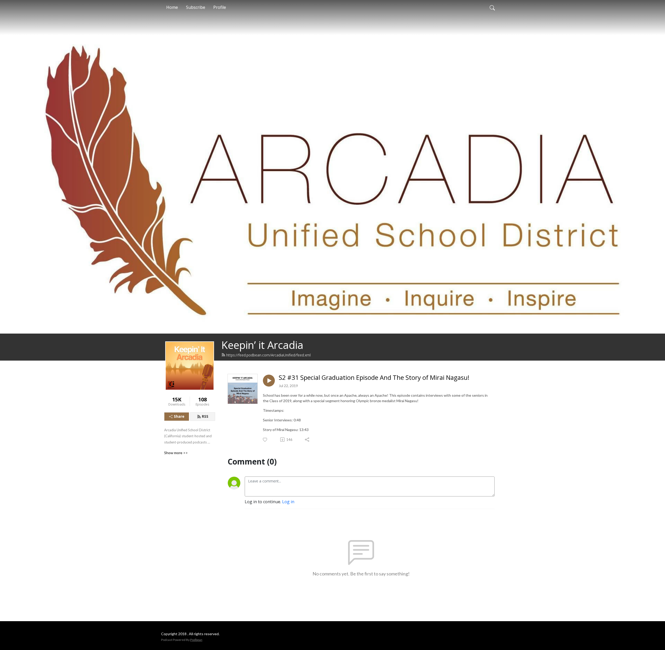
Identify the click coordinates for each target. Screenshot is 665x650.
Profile (219, 7)
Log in (288, 502)
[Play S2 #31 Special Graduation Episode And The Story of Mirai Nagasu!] (269, 381)
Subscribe (195, 7)
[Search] (492, 7)
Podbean (196, 640)
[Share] (307, 439)
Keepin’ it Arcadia (262, 345)
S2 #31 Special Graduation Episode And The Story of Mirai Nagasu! (374, 377)
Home (172, 7)
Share (179, 416)
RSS (205, 416)
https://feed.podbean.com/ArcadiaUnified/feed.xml (268, 355)
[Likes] (265, 439)
